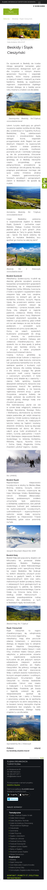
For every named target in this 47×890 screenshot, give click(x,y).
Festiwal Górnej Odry (18, 841)
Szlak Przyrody (15, 833)
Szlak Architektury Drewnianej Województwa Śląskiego (21, 824)
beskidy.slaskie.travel (19, 751)
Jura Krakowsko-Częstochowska (22, 865)
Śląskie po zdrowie (17, 839)
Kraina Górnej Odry (17, 868)
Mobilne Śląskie (13, 785)
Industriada (14, 828)
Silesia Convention (17, 854)
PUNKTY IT (23, 875)
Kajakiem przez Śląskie (18, 846)
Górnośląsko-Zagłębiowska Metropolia (24, 870)
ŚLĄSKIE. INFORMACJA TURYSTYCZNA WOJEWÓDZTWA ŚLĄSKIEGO (19, 2)
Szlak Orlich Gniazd (17, 818)
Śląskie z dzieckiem (17, 836)
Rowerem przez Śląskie (19, 852)
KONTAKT (11, 875)
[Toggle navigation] (39, 2)
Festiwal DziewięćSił (17, 844)
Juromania (14, 831)
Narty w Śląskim (16, 849)
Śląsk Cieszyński (16, 862)
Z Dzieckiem (39, 6)
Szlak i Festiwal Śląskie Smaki (21, 815)
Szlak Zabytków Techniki (19, 821)
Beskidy (13, 860)
